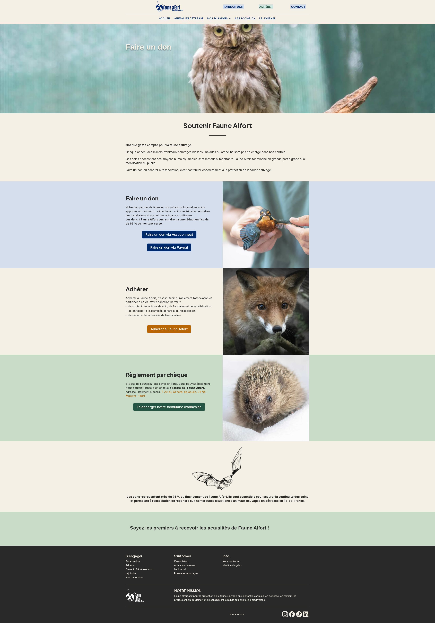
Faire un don (133, 561)
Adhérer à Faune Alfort (169, 329)
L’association (245, 18)
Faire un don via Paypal (169, 247)
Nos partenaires (135, 577)
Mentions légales (232, 565)
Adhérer (266, 6)
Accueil (165, 18)
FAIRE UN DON (233, 6)
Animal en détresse (189, 18)
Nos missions (217, 18)
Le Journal (267, 18)
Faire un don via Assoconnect (169, 235)
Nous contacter (231, 561)
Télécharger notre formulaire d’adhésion (169, 407)
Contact (298, 6)
